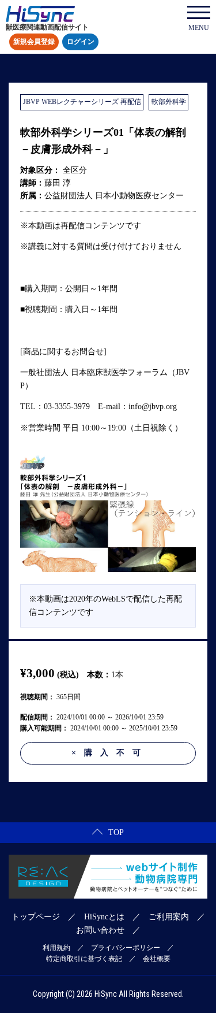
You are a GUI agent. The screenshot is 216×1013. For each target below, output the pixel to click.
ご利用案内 (169, 916)
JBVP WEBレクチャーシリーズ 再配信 (82, 102)
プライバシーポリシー (125, 948)
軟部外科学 (168, 102)
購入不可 (110, 752)
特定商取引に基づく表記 (84, 959)
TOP (116, 832)
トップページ (36, 916)
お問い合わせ (100, 930)
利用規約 (56, 948)
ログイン (80, 42)
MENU (198, 28)
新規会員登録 (34, 42)
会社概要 (156, 959)
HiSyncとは (104, 916)
